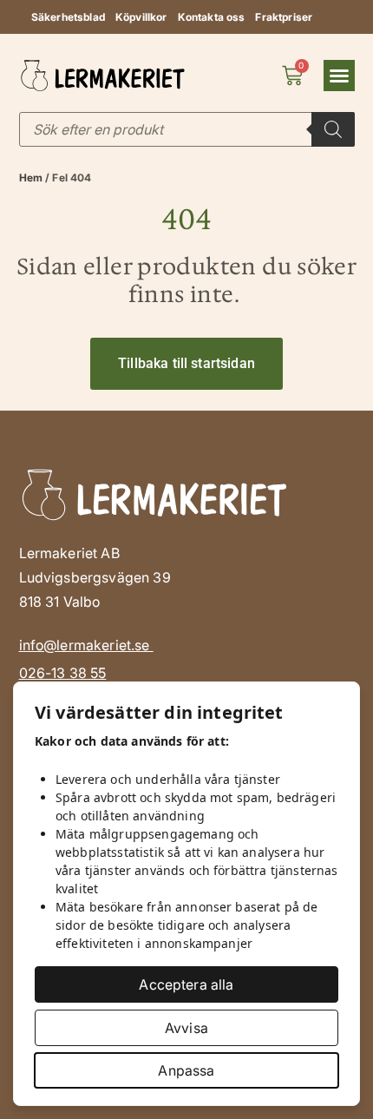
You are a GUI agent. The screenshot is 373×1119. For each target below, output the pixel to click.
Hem (31, 177)
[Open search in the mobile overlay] (187, 129)
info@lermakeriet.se (86, 645)
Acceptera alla (186, 984)
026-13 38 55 (63, 672)
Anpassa (186, 1070)
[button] (339, 75)
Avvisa (186, 1028)
